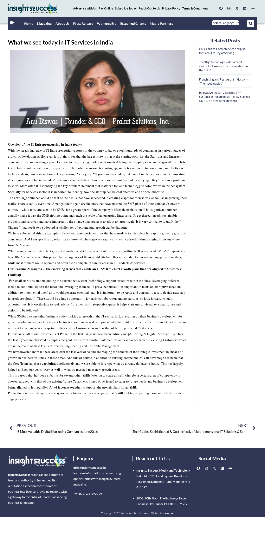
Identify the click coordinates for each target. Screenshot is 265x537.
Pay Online (106, 8)
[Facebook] (220, 8)
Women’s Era (106, 23)
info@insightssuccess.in (89, 467)
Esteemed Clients (133, 23)
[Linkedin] (244, 8)
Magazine (44, 23)
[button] (250, 23)
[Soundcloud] (252, 8)
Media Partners (161, 23)
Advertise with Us (85, 8)
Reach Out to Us (149, 8)
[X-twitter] (236, 8)
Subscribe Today (126, 8)
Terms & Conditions (195, 8)
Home (28, 23)
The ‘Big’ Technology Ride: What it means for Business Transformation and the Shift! (224, 66)
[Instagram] (228, 8)
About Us (62, 23)
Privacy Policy (171, 8)
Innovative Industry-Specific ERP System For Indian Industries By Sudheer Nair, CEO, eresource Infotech (224, 96)
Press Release (83, 23)
